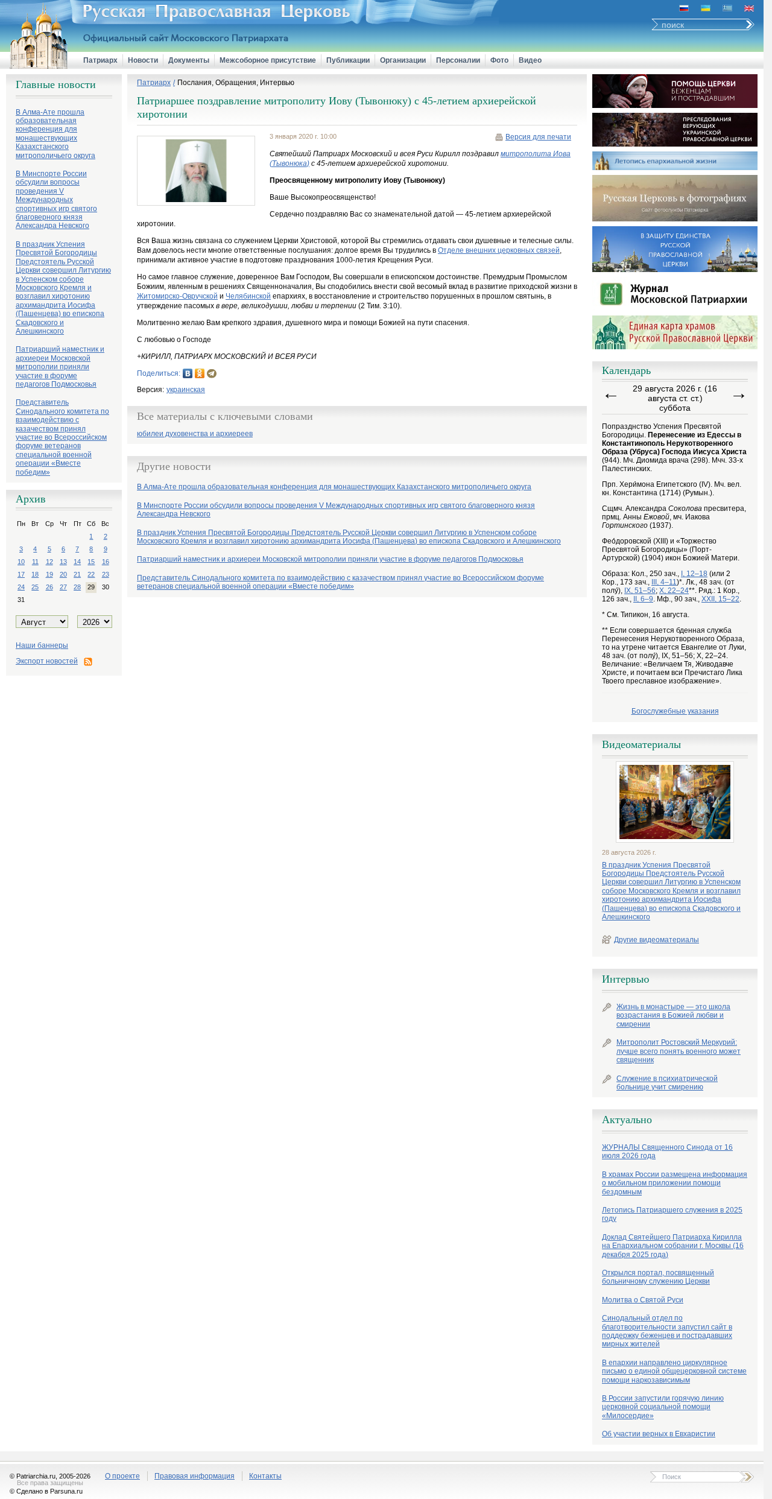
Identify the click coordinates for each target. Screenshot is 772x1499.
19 (49, 574)
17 (21, 574)
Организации (403, 60)
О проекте (122, 1476)
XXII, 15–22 (720, 599)
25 (35, 587)
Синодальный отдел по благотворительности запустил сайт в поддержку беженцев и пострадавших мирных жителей (667, 1331)
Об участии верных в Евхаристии (658, 1434)
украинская (185, 389)
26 (49, 587)
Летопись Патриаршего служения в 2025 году (672, 1214)
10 (21, 561)
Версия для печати (538, 137)
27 (63, 587)
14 (77, 561)
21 (77, 574)
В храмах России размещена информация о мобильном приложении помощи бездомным (674, 1183)
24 (21, 587)
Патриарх (100, 60)
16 (105, 561)
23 (105, 574)
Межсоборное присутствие (268, 60)
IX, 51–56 (640, 590)
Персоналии (458, 60)
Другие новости (174, 466)
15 (91, 561)
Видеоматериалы (641, 744)
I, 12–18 (694, 573)
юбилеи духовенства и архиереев (195, 434)
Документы (188, 60)
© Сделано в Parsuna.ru (46, 1491)
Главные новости (56, 84)
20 (63, 574)
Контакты (265, 1476)
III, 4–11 (664, 582)
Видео (530, 60)
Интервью (625, 979)
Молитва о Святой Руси (642, 1300)
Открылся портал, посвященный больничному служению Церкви (658, 1277)
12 (49, 561)
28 (77, 587)
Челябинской (248, 296)
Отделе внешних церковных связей (499, 250)
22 (91, 574)
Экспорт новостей (47, 661)
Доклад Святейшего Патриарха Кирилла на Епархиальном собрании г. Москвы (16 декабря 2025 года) (673, 1246)
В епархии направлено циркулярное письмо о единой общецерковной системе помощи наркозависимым (674, 1371)
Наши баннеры (42, 645)
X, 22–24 (674, 590)
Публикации (348, 60)
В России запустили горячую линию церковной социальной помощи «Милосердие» (663, 1407)
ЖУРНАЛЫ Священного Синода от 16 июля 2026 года (667, 1151)
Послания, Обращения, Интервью (235, 82)
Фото (499, 60)
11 (35, 561)
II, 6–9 (643, 599)
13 (63, 561)
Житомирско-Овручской (177, 296)
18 (35, 574)
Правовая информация (194, 1476)
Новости (143, 60)
